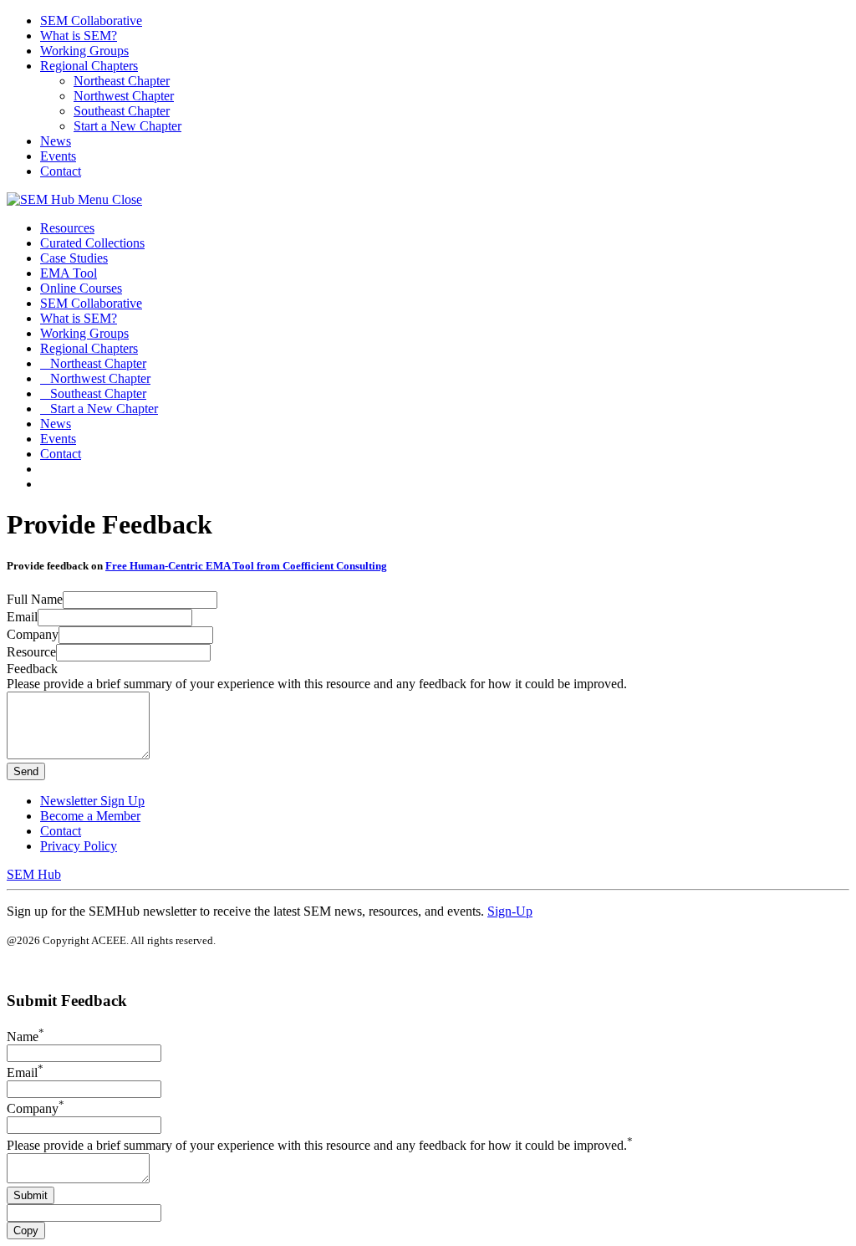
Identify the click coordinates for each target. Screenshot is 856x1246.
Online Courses (81, 288)
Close (127, 199)
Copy (25, 1230)
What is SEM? (78, 35)
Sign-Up (509, 911)
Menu (95, 199)
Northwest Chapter (124, 96)
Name (25, 1036)
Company (33, 634)
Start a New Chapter (127, 126)
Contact (60, 171)
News (55, 141)
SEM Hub (34, 874)
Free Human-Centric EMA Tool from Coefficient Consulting (246, 565)
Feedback (32, 668)
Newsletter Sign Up (92, 801)
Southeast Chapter (122, 111)
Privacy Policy (78, 846)
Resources (67, 228)
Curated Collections (92, 243)
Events (58, 156)
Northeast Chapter (122, 81)
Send (25, 771)
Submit (30, 1195)
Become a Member (90, 816)
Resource (31, 652)
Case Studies (74, 258)
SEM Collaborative (91, 20)
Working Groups (84, 50)
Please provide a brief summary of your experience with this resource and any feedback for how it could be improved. (320, 1145)
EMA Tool (68, 273)
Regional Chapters (89, 66)
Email (22, 617)
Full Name (35, 599)
